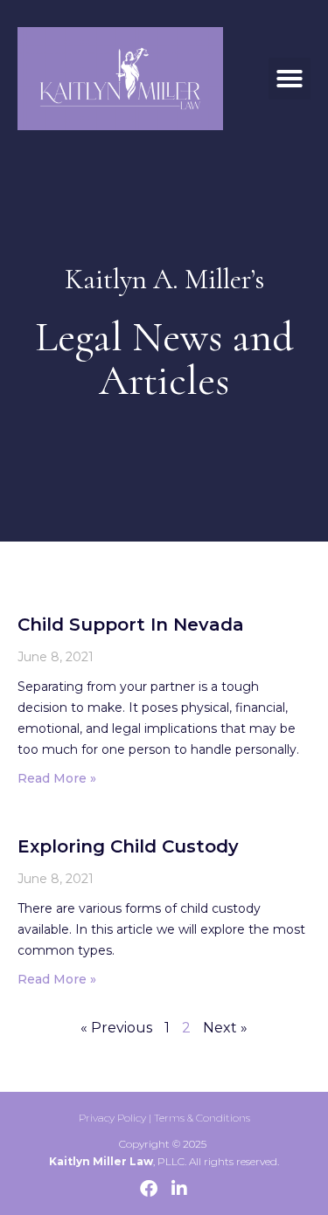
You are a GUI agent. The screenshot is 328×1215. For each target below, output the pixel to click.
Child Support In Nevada (130, 624)
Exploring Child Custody (128, 846)
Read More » (56, 778)
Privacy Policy (112, 1117)
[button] (290, 79)
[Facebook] (148, 1189)
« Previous (116, 1027)
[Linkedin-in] (179, 1189)
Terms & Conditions (202, 1117)
